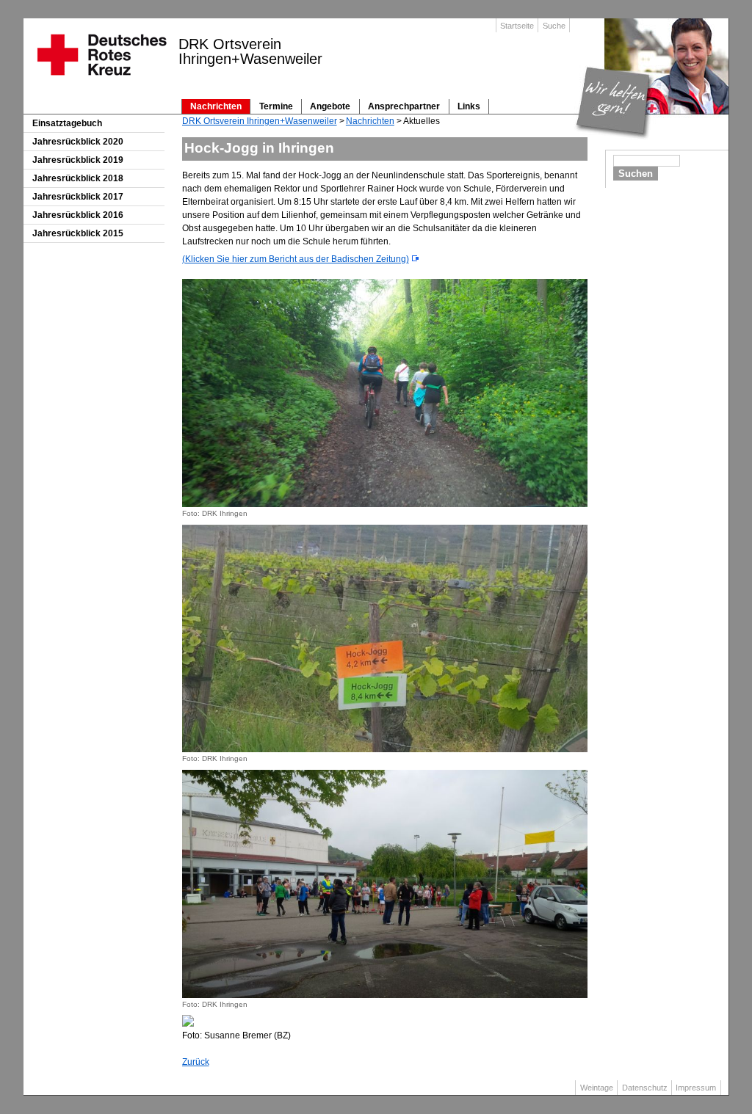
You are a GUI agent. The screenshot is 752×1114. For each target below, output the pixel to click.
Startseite (517, 25)
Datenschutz (645, 1087)
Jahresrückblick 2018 (77, 178)
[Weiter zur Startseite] (101, 80)
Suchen (635, 173)
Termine (276, 106)
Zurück (195, 1062)
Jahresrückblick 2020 (77, 141)
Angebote (330, 106)
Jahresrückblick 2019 (77, 160)
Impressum (696, 1087)
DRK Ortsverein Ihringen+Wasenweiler (259, 121)
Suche (554, 25)
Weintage (596, 1087)
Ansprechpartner (404, 106)
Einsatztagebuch (67, 123)
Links (469, 106)
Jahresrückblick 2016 (77, 215)
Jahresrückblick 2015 (77, 233)
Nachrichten (216, 106)
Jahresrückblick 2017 (77, 197)
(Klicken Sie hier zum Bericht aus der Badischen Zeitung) (295, 259)
